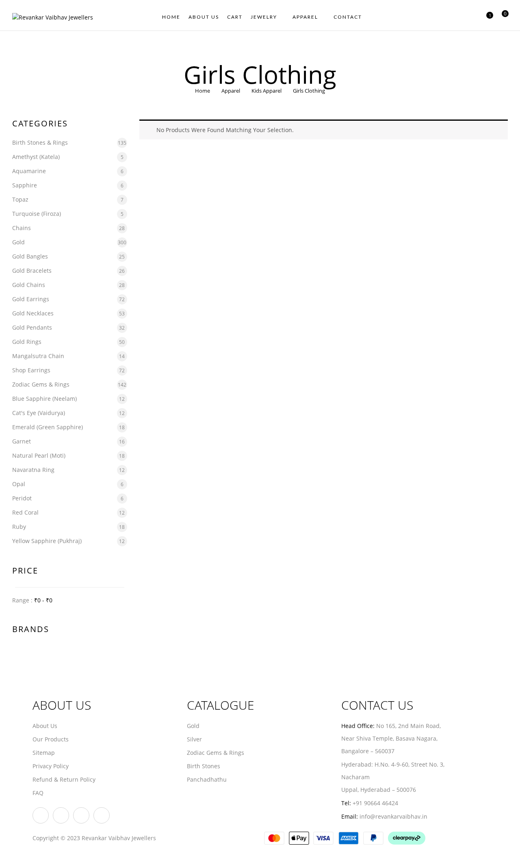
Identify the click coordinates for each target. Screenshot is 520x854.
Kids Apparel (266, 90)
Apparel (230, 90)
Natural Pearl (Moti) (38, 455)
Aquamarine (29, 171)
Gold (18, 242)
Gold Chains (28, 285)
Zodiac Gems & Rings (40, 384)
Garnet (21, 441)
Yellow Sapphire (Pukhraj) (47, 541)
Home (202, 90)
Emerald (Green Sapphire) (47, 427)
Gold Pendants (32, 327)
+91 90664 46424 (375, 803)
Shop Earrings (31, 370)
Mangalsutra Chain (38, 356)
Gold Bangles (30, 256)
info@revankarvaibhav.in (393, 816)
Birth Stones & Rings (40, 142)
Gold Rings (26, 342)
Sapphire (24, 185)
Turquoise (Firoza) (36, 213)
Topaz (20, 199)
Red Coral (25, 512)
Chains (21, 228)
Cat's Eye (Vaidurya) (38, 413)
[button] (502, 17)
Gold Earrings (30, 299)
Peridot (22, 498)
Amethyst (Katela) (36, 157)
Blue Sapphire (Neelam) (44, 398)
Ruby (19, 526)
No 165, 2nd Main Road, (409, 726)
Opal (18, 484)
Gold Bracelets (32, 270)
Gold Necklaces (33, 313)
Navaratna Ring (33, 470)
